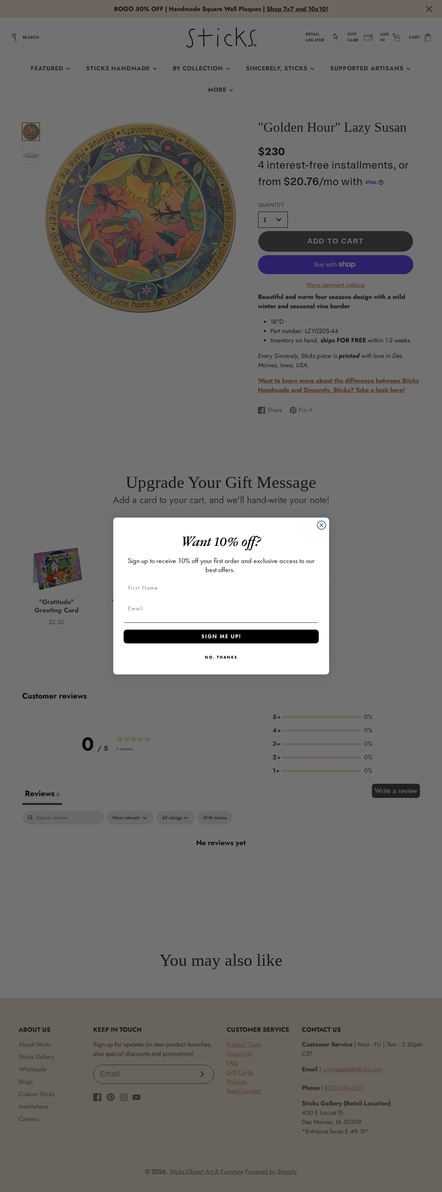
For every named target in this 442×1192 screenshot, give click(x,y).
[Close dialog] (321, 525)
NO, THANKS (221, 657)
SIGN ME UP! (221, 636)
